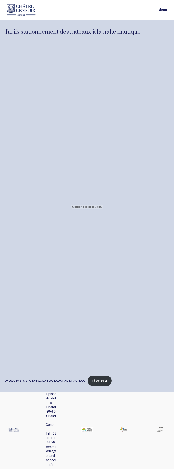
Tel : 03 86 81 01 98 (51, 437)
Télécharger (99, 380)
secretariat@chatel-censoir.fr (51, 456)
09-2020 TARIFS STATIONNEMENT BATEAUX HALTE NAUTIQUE (45, 380)
